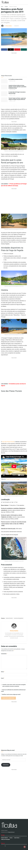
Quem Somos (16, 837)
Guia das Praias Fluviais (8, 441)
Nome (3, 671)
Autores (10, 837)
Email (3, 678)
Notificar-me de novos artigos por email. (11, 694)
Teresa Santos (9, 25)
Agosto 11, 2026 (12, 101)
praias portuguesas (18, 618)
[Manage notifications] (24, 847)
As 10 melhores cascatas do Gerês (15, 79)
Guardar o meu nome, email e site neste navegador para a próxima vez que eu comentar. (14, 685)
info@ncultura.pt (11, 832)
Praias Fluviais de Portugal (13, 479)
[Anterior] (13, 106)
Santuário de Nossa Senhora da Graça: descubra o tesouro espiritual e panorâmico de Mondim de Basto (17, 87)
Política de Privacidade (5, 839)
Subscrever (5, 764)
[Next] (15, 106)
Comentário (4, 653)
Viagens (5, 6)
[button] (14, 36)
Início (2, 6)
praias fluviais (9, 618)
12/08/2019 (16, 25)
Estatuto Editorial (4, 837)
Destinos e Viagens (12, 6)
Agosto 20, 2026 (12, 89)
